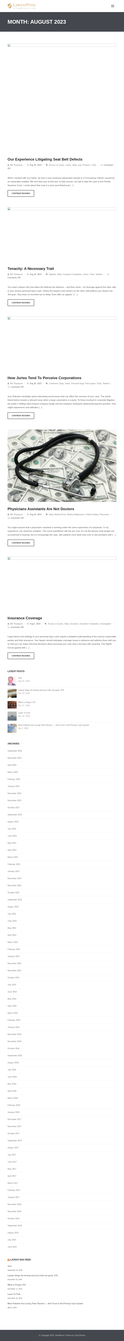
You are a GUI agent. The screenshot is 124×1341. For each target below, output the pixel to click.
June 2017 (12, 1162)
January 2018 (13, 1112)
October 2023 (13, 807)
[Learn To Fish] (12, 716)
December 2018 (14, 1034)
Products (86, 165)
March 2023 (13, 857)
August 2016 (13, 1233)
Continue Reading (21, 193)
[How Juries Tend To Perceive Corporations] (62, 343)
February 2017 (14, 1190)
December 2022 (14, 878)
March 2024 (13, 772)
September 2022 (15, 900)
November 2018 (14, 1041)
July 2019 (12, 985)
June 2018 (12, 1077)
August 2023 (13, 822)
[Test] (12, 681)
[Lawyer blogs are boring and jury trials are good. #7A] (12, 693)
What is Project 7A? (27, 702)
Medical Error (60, 514)
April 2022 (12, 935)
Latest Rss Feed (20, 1259)
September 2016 (15, 1225)
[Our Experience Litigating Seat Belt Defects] (62, 98)
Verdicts (99, 274)
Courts (68, 165)
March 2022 (13, 942)
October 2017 (13, 1133)
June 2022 (12, 921)
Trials (93, 165)
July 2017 (12, 1155)
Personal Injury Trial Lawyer (83, 383)
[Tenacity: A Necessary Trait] (62, 234)
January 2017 (13, 1197)
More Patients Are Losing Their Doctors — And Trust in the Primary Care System (53, 725)
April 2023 (12, 850)
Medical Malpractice (76, 514)
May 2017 (12, 1169)
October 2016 (13, 1218)
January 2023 (13, 871)
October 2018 (13, 1048)
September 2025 (15, 751)
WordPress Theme (63, 1335)
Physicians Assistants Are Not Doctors (41, 509)
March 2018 (13, 1098)
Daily (74, 165)
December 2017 (14, 1119)
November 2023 (14, 800)
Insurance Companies (72, 274)
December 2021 (14, 963)
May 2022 (12, 928)
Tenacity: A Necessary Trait (31, 269)
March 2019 (13, 1013)
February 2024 (14, 779)
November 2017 (14, 1126)
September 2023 (15, 814)
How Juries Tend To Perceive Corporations (44, 378)
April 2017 (12, 1176)
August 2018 (13, 1062)
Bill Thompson (16, 165)
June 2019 (12, 992)
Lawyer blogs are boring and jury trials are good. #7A (41, 690)
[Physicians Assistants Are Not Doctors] (62, 465)
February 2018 (14, 1105)
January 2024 (13, 786)
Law (79, 165)
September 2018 (15, 1055)
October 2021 (13, 977)
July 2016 (12, 1240)
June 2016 (12, 1247)
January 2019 (13, 1027)
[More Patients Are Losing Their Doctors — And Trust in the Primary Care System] (12, 728)
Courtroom (53, 383)
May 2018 (12, 1084)
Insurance (74, 624)
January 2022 (13, 956)
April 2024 (12, 765)
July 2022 (12, 914)
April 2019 (12, 1006)
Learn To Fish (24, 713)
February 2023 (14, 864)
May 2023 (12, 843)
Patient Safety (92, 514)
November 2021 (14, 970)
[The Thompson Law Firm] (21, 6)
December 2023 (14, 793)
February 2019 (14, 1020)
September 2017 (15, 1140)
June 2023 (12, 836)
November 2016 (14, 1211)
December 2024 (14, 758)
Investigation (105, 624)
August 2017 (13, 1148)
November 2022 (14, 885)
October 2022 (13, 892)
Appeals (52, 274)
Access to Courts (56, 165)
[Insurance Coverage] (62, 584)
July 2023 (12, 829)
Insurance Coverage (25, 618)
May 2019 (12, 999)
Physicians (104, 514)
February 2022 (14, 949)
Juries (85, 274)
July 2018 (12, 1070)
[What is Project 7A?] (12, 704)
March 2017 (13, 1183)
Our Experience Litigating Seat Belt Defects (45, 159)
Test (20, 678)
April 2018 (12, 1091)
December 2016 (14, 1204)
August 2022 (13, 907)
